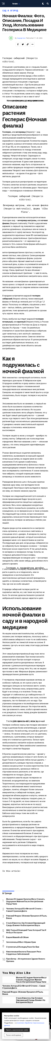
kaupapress (21, 38)
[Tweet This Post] (23, 44)
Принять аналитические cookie (17, 1030)
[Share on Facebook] (18, 44)
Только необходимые (13, 1035)
